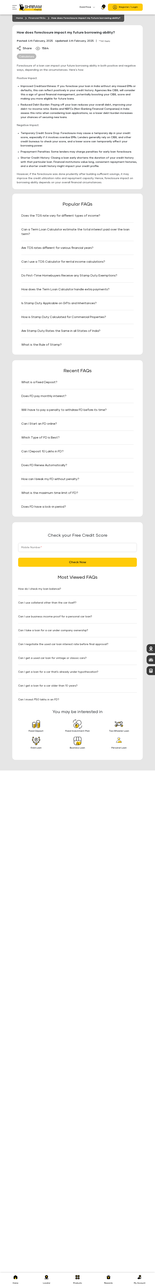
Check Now (77, 562)
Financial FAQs (37, 18)
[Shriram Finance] (30, 7)
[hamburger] (15, 7)
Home (19, 18)
